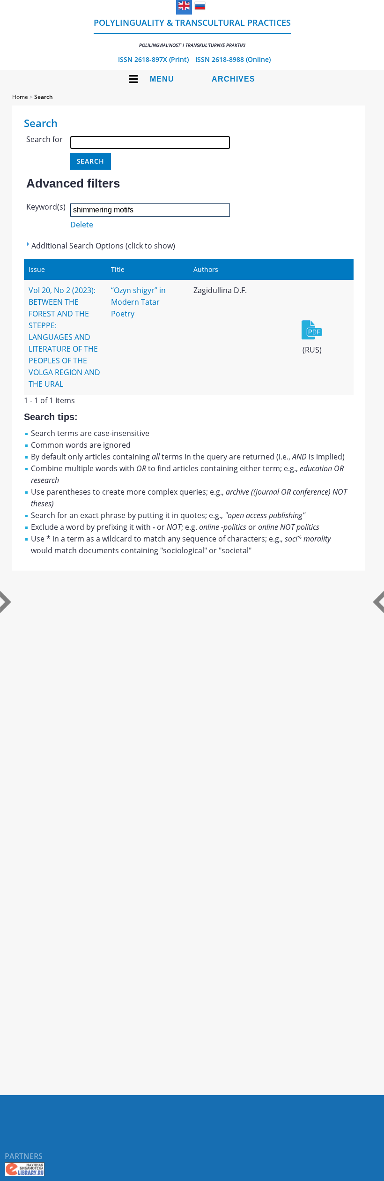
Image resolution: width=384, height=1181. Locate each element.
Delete (81, 224)
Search (43, 97)
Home (20, 97)
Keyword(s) (46, 207)
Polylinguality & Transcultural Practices (192, 32)
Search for (44, 139)
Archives (233, 79)
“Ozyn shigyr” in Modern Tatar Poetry (138, 302)
